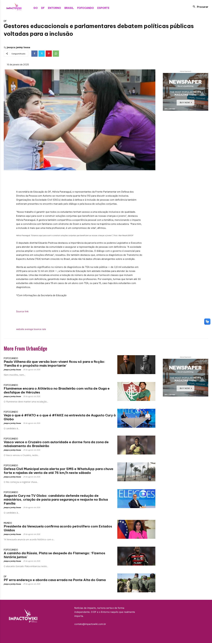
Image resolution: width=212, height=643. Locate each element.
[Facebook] (34, 53)
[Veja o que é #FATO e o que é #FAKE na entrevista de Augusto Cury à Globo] (136, 418)
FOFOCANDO (11, 358)
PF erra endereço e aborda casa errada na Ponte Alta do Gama (55, 580)
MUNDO (8, 523)
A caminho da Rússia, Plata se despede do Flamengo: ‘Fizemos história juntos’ (54, 555)
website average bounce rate (31, 329)
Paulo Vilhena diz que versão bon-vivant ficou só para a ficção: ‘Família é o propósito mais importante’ (54, 364)
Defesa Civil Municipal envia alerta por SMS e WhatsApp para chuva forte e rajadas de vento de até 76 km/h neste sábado (58, 471)
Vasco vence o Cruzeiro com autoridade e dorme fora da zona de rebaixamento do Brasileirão (56, 444)
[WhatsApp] (56, 53)
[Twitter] (41, 53)
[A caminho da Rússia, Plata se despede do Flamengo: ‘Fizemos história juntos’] (136, 556)
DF (5, 21)
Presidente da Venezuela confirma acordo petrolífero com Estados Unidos (58, 528)
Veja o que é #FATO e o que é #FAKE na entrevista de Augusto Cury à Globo (60, 417)
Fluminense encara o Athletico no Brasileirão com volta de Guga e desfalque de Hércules (57, 390)
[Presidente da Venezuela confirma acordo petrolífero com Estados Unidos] (136, 529)
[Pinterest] (49, 53)
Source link (22, 311)
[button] (199, 7)
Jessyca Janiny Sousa (18, 47)
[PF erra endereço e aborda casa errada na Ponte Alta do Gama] (136, 582)
